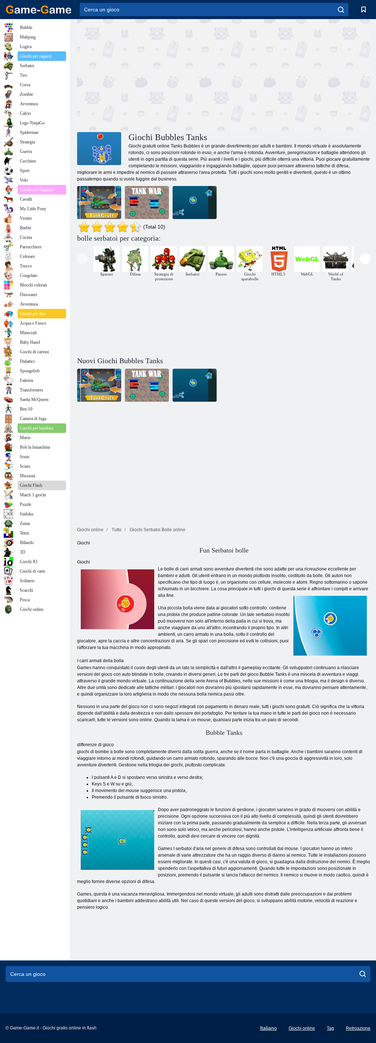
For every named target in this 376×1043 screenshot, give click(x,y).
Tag (330, 1028)
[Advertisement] (150, 74)
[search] (341, 10)
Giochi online (302, 1028)
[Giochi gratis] (39, 10)
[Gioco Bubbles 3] (195, 202)
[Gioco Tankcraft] (99, 202)
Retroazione (358, 1028)
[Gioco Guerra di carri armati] (147, 202)
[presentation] (82, 259)
